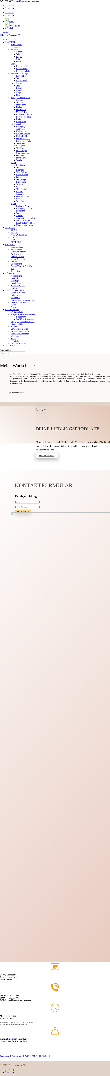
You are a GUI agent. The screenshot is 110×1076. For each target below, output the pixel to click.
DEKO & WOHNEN (14, 290)
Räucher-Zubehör (23, 71)
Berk (13, 64)
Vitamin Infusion (23, 134)
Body (18, 119)
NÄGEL (14, 237)
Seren (18, 213)
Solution (19, 102)
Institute (19, 107)
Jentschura (15, 47)
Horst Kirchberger (18, 83)
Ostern (13, 307)
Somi (18, 167)
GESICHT (10, 244)
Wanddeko (15, 297)
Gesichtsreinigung (18, 252)
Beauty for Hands (23, 117)
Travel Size (15, 271)
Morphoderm (16, 44)
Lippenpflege (16, 264)
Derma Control (22, 196)
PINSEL (14, 240)
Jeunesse (19, 100)
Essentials (20, 170)
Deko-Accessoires (18, 302)
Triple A (19, 184)
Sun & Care (21, 109)
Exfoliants (20, 211)
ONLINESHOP (46, 456)
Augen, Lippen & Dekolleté (22, 321)
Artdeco (14, 49)
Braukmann (21, 317)
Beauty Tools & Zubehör (21, 266)
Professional (21, 105)
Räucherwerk (22, 68)
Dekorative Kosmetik (20, 334)
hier (12, 1039)
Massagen (15, 336)
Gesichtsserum (17, 254)
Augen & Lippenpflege (26, 218)
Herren (14, 261)
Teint (18, 54)
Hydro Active (22, 131)
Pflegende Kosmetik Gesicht (23, 314)
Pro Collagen (21, 150)
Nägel (18, 59)
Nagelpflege (16, 283)
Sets (12, 268)
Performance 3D (23, 138)
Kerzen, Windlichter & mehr (23, 300)
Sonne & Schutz (18, 259)
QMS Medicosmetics (25, 319)
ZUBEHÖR (16, 242)
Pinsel (18, 61)
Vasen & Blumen (18, 293)
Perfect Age (21, 182)
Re (17, 187)
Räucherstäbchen (23, 66)
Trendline (20, 201)
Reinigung (20, 126)
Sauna (13, 338)
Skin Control (21, 189)
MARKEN (10, 42)
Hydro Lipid (21, 136)
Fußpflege (15, 281)
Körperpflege (21, 76)
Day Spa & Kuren (18, 343)
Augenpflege (16, 249)
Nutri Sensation (22, 153)
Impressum (4, 1056)
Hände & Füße (17, 324)
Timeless (19, 148)
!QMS (13, 203)
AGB (27, 1056)
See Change (21, 179)
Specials (19, 160)
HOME (8, 40)
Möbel (13, 305)
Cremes (19, 215)
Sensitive (20, 194)
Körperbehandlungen (20, 331)
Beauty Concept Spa (19, 73)
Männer (14, 326)
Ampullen (20, 129)
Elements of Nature (24, 141)
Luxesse (19, 191)
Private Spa (15, 341)
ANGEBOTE (11, 346)
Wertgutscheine (17, 312)
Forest (18, 177)
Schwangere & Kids (19, 329)
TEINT (14, 230)
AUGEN (15, 232)
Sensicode (20, 143)
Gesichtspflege (17, 247)
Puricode (20, 155)
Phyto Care (21, 158)
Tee (17, 78)
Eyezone (19, 199)
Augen (19, 52)
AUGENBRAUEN (19, 235)
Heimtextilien (16, 295)
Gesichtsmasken (23, 220)
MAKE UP (10, 227)
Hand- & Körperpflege (25, 223)
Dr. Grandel (16, 124)
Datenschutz (17, 1056)
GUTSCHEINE (12, 309)
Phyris (13, 162)
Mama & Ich (21, 112)
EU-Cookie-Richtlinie (41, 1056)
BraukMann (21, 121)
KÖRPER (9, 273)
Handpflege (16, 278)
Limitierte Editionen (24, 114)
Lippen (19, 56)
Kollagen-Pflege (23, 206)
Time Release (22, 172)
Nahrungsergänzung (24, 225)
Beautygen (20, 146)
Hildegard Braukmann (20, 97)
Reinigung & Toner (24, 208)
